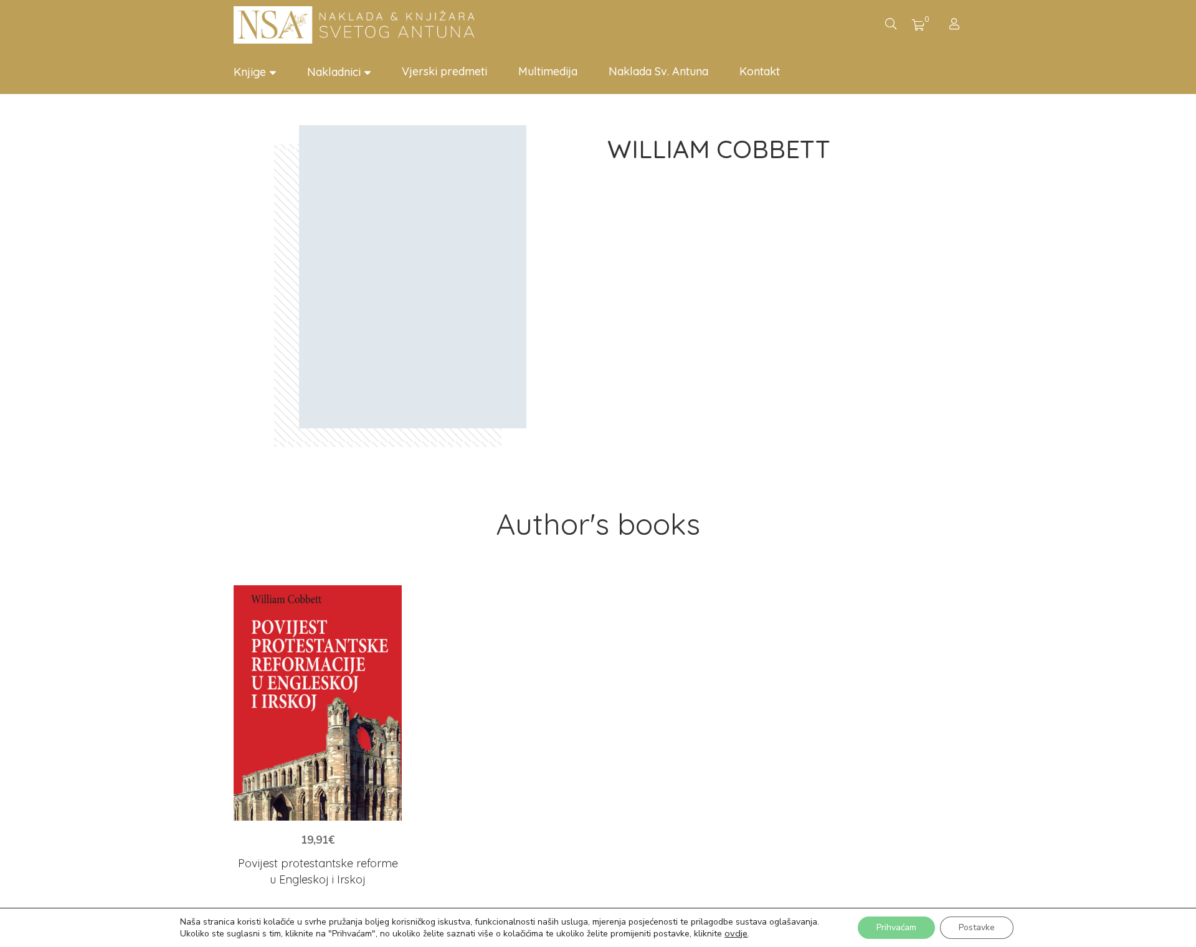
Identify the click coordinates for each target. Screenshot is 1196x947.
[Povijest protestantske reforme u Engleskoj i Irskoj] (318, 703)
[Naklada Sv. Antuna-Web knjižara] (358, 25)
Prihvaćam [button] (896, 927)
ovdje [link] (736, 933)
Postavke (977, 927)
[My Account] (955, 25)
